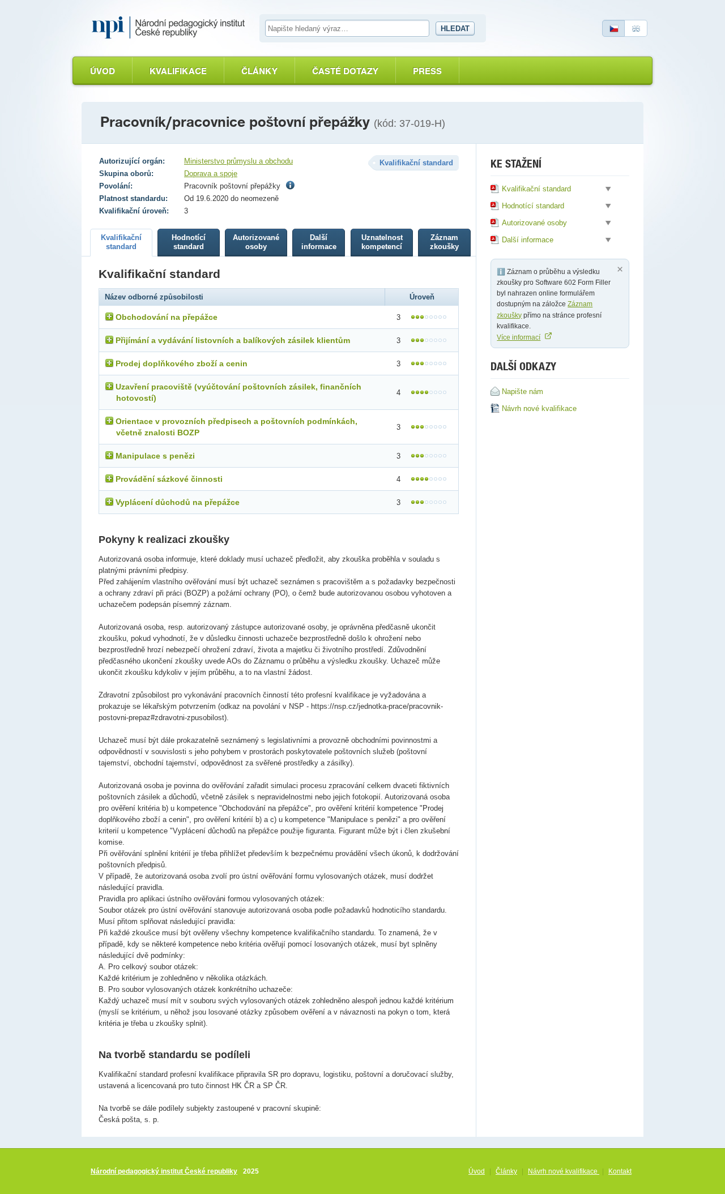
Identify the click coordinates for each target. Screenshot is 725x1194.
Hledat (455, 28)
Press (427, 71)
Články (259, 71)
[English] (636, 28)
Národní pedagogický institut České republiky (164, 1171)
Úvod (102, 71)
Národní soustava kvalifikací (171, 27)
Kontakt (620, 1171)
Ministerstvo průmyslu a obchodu (238, 161)
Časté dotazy (345, 71)
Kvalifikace (178, 71)
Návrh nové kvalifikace (563, 1171)
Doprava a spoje (210, 173)
